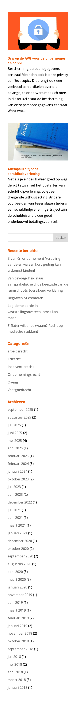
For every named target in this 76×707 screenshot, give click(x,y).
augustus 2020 (19, 564)
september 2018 (20, 649)
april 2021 (15, 517)
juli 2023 (14, 486)
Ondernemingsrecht (24, 374)
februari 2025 (18, 456)
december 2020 (20, 541)
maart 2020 (17, 579)
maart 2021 (17, 525)
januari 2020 (17, 587)
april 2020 (15, 571)
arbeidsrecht (18, 351)
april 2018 (15, 672)
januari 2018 (17, 687)
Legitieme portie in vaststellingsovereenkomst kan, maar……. (33, 311)
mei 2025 (15, 440)
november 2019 (20, 594)
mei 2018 (15, 664)
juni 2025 (15, 432)
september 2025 (20, 409)
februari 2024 (18, 463)
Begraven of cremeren (25, 298)
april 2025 (15, 448)
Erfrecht (14, 359)
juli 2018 (14, 656)
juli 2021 (14, 510)
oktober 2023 (18, 479)
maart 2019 (17, 610)
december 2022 (20, 502)
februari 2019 (18, 618)
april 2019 (15, 602)
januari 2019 (17, 626)
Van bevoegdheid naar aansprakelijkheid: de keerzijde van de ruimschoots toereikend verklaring (38, 284)
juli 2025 (14, 425)
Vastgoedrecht (19, 389)
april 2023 (15, 494)
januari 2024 (17, 471)
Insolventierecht (21, 366)
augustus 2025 (19, 417)
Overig (13, 382)
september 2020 (20, 556)
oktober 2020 (18, 548)
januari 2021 (17, 533)
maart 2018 (17, 679)
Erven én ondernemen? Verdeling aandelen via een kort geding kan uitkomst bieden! (34, 264)
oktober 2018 (18, 641)
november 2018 (20, 633)
